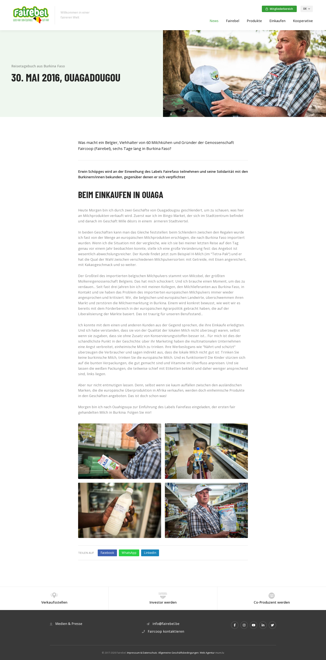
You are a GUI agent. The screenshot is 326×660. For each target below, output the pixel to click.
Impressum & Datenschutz (142, 652)
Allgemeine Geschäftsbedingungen (178, 652)
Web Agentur (207, 652)
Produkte (254, 20)
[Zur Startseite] (31, 15)
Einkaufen (277, 20)
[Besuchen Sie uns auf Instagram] (244, 625)
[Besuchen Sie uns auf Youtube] (253, 625)
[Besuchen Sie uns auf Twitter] (272, 625)
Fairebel (232, 20)
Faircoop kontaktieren (166, 631)
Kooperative (303, 20)
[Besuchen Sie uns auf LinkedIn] (263, 625)
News (214, 20)
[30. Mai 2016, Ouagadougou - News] (119, 451)
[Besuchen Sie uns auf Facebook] (234, 625)
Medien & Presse (68, 623)
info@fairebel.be (165, 623)
